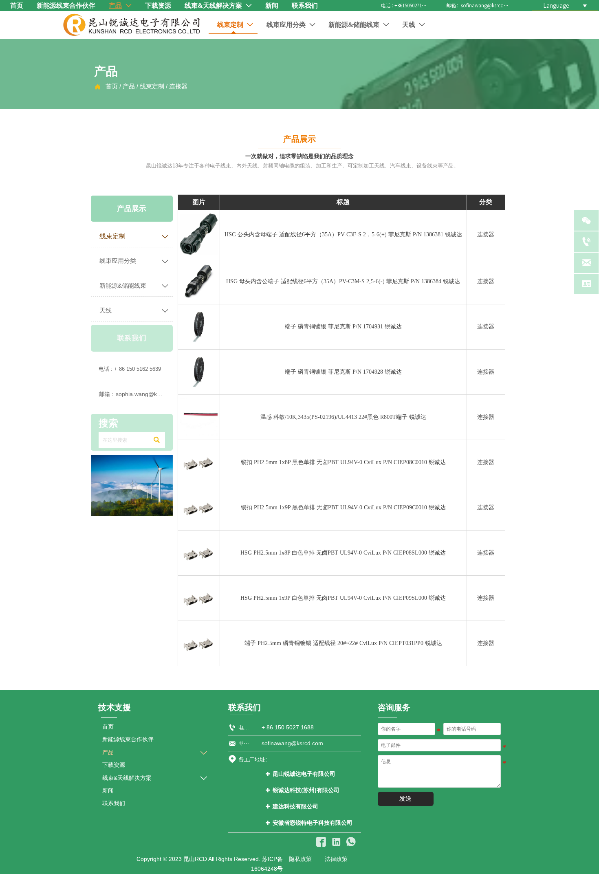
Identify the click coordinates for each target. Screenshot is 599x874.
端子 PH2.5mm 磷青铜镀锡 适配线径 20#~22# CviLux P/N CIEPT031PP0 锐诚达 (343, 643)
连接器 (178, 86)
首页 (112, 86)
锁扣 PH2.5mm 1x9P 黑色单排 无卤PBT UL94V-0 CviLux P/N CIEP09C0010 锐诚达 (343, 507)
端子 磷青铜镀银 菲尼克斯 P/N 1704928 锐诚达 (343, 372)
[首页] (132, 25)
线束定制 (152, 86)
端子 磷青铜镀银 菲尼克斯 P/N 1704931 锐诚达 (343, 327)
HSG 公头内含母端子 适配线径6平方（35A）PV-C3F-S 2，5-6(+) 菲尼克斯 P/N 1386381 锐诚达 (343, 234)
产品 (129, 86)
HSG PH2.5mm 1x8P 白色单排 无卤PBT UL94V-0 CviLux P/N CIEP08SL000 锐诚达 (343, 553)
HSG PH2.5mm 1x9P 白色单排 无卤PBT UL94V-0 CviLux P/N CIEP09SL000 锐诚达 (343, 598)
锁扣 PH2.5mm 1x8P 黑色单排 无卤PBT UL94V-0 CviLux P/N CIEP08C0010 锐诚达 (343, 462)
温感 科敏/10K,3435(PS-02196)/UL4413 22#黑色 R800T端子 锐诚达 (343, 417)
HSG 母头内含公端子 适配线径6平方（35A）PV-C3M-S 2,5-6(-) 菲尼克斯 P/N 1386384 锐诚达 (343, 281)
